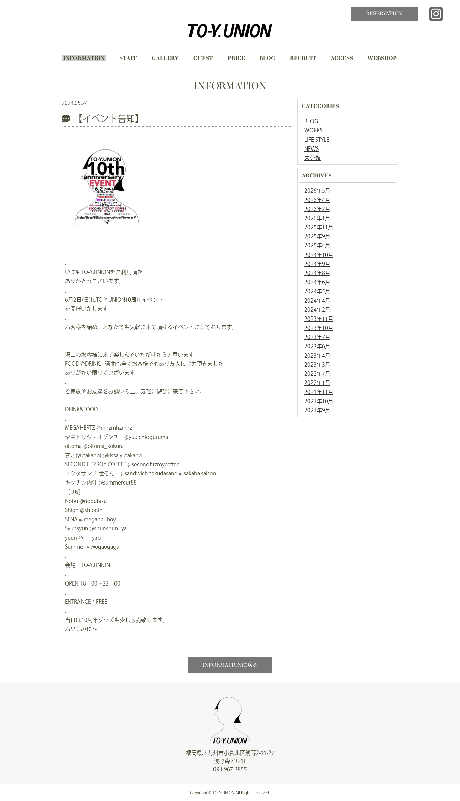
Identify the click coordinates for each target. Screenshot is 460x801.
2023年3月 (317, 364)
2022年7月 (317, 373)
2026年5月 (317, 190)
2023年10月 (318, 328)
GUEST (203, 58)
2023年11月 (318, 319)
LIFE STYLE (316, 139)
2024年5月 (317, 291)
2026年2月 (317, 209)
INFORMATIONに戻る (230, 665)
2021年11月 (318, 392)
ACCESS (342, 58)
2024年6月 (317, 282)
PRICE (236, 58)
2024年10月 (318, 255)
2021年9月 (317, 410)
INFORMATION (84, 58)
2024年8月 (317, 273)
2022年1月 (317, 383)
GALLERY (165, 58)
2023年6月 (317, 346)
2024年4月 (317, 300)
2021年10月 (318, 401)
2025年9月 (317, 236)
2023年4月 (317, 355)
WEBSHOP (382, 58)
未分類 (312, 158)
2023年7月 (317, 337)
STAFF (128, 58)
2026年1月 (317, 218)
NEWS (311, 149)
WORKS (313, 130)
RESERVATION (384, 14)
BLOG (267, 58)
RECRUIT (303, 58)
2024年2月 (317, 309)
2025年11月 (318, 227)
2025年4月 (317, 245)
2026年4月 (317, 200)
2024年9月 (317, 264)
